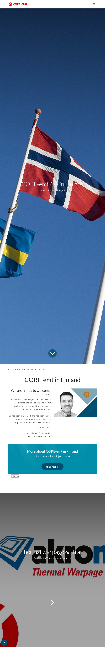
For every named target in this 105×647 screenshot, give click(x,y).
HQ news (15, 476)
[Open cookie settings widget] (4, 643)
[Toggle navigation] (94, 4)
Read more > (52, 466)
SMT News (13, 370)
